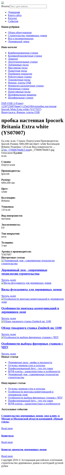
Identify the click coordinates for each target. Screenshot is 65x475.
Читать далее (8, 280)
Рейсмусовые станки (20, 76)
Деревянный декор (18, 41)
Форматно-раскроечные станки (26, 85)
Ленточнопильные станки (23, 61)
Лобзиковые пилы (18, 64)
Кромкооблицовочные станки (25, 55)
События (13, 21)
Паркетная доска (17, 70)
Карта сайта (15, 15)
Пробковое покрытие (20, 73)
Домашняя (14, 12)
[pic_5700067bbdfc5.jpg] (15, 149)
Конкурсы (7, 435)
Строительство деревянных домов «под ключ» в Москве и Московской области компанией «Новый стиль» (32, 418)
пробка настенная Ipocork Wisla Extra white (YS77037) (28, 108)
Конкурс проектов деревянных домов (24, 449)
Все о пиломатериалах (21, 38)
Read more (7, 428)
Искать (5, 6)
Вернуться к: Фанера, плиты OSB (20, 112)
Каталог (12, 18)
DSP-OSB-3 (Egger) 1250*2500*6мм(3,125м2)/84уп (18, 105)
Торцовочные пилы (19, 79)
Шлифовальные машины (22, 94)
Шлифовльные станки (20, 97)
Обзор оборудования (20, 32)
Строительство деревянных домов (27, 35)
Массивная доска (18, 67)
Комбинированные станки (23, 52)
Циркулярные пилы (19, 91)
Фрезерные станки (18, 88)
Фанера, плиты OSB (19, 82)
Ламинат (13, 58)
